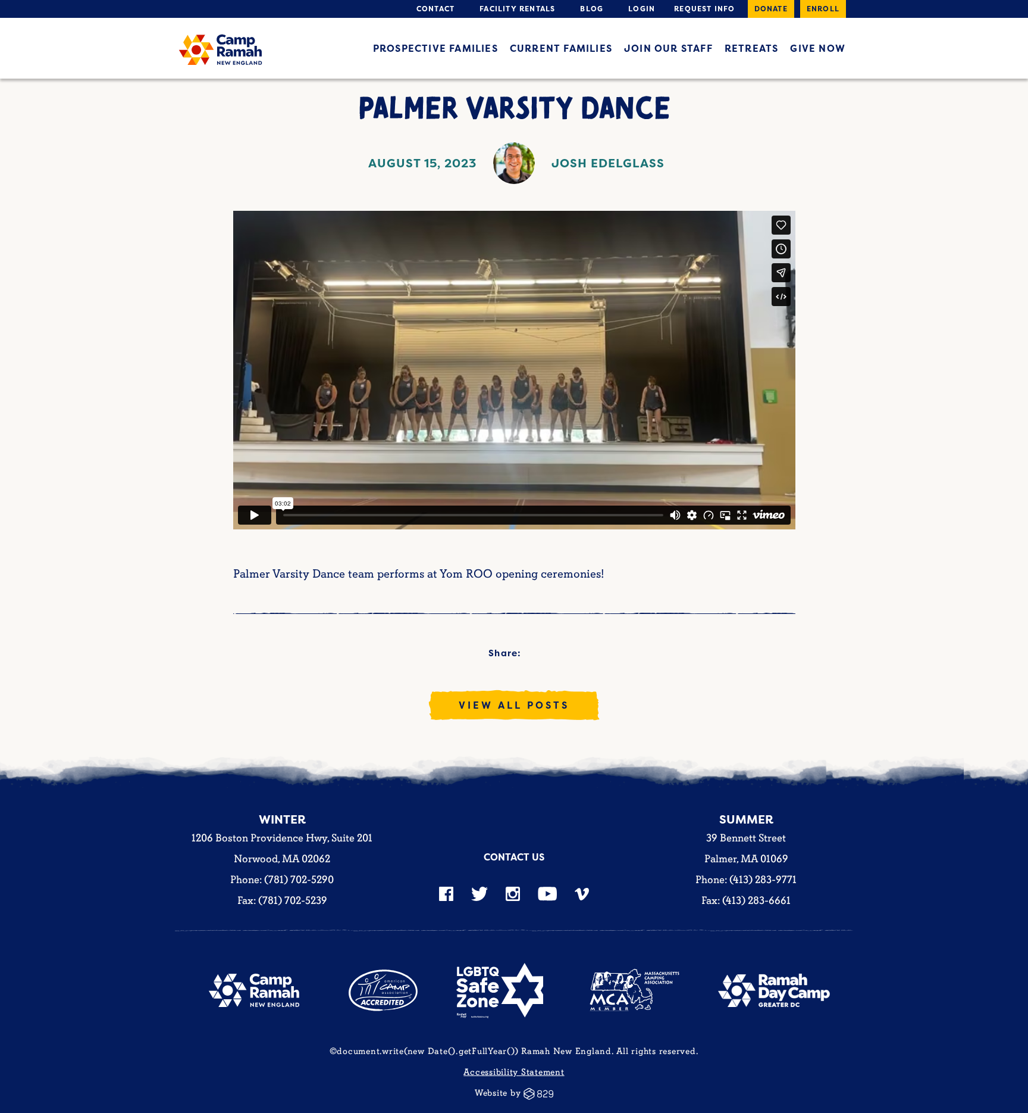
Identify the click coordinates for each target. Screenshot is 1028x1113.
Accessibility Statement (513, 1072)
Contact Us (514, 856)
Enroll (823, 9)
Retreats (752, 48)
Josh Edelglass (608, 163)
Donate (771, 9)
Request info (704, 9)
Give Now (817, 48)
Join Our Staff (668, 48)
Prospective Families (435, 48)
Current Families (561, 48)
